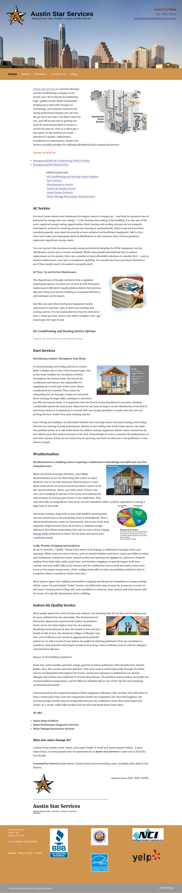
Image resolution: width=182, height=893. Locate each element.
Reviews (40, 74)
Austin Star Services (44, 89)
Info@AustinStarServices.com (155, 18)
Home (12, 74)
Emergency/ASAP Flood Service (50, 164)
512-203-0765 (166, 14)
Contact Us (58, 74)
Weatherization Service (60, 184)
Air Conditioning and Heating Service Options (72, 176)
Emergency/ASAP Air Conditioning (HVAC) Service (61, 160)
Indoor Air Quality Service (61, 188)
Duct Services (54, 180)
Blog (74, 74)
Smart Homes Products (60, 192)
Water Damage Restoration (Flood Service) (71, 196)
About (26, 74)
